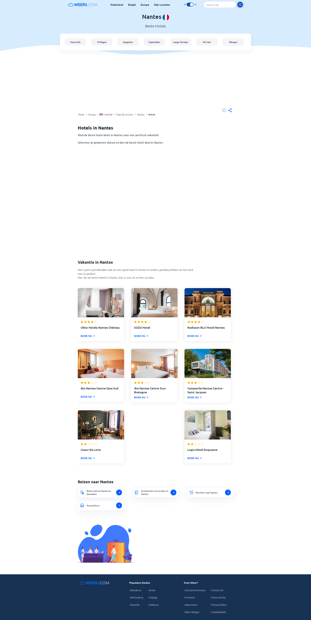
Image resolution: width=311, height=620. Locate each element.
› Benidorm (135, 590)
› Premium (189, 597)
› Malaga (152, 597)
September (154, 42)
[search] (240, 4)
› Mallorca (153, 604)
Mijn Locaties (162, 4)
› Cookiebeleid (218, 612)
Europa (145, 4)
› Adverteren (191, 604)
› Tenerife (134, 604)
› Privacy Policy (218, 604)
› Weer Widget (191, 612)
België (132, 4)
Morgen (233, 42)
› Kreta (151, 590)
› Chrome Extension (194, 590)
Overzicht (75, 42)
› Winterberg (136, 597)
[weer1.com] (82, 4)
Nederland (116, 4)
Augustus (128, 42)
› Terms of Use (217, 597)
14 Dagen (102, 42)
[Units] (190, 4)
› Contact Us (216, 590)
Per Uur (207, 42)
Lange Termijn (180, 42)
